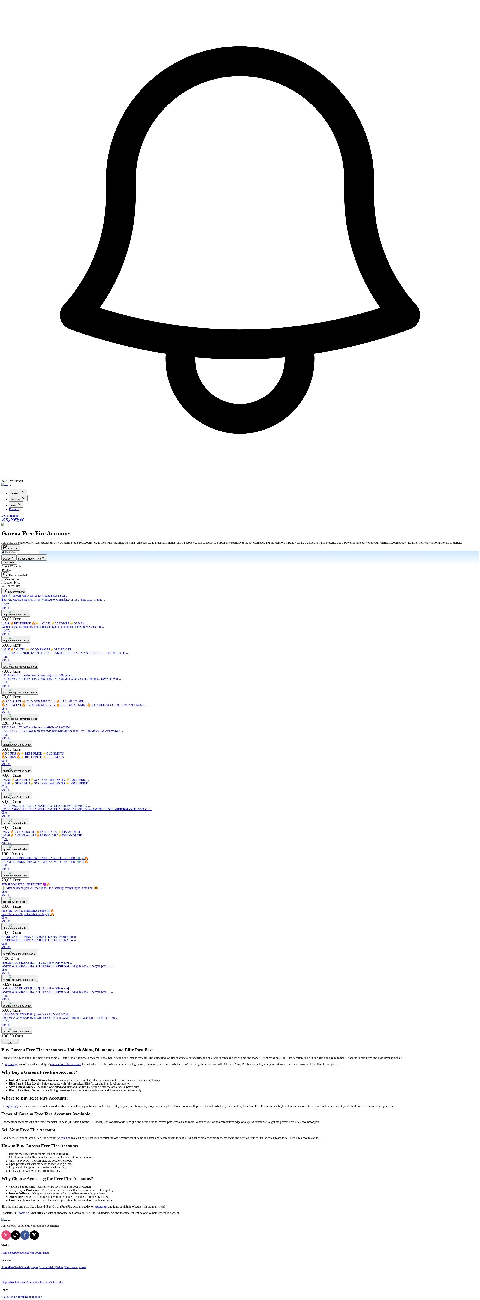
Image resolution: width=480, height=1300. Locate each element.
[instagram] (6, 1235)
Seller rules (56, 1282)
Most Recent (12, 579)
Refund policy (33, 1296)
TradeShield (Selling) (52, 1267)
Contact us (21, 1252)
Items (13, 505)
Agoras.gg (11, 1064)
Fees (11, 1267)
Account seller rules (38, 1282)
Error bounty (35, 1252)
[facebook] (25, 1235)
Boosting (14, 509)
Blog (46, 1252)
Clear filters (9, 562)
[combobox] (9, 557)
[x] (34, 1235)
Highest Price (12, 585)
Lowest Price (12, 582)
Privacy (13, 1296)
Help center (8, 1252)
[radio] (5, 574)
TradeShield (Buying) (27, 1267)
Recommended (18, 575)
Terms (21, 1296)
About (5, 1267)
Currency (15, 493)
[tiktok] (15, 1235)
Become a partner (75, 1267)
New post (13, 548)
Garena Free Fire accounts (65, 1064)
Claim (5, 1296)
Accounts (15, 499)
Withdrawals (19, 1282)
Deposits (7, 1282)
